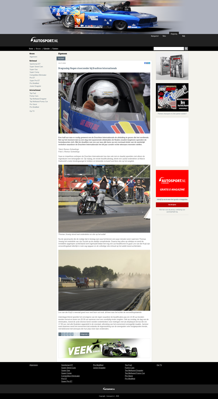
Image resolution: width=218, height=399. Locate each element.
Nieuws (38, 48)
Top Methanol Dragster (38, 99)
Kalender (47, 48)
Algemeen (33, 57)
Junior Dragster (35, 86)
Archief (61, 58)
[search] (186, 48)
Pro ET (32, 78)
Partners (55, 48)
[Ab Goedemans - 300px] (172, 66)
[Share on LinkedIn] (149, 63)
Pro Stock (33, 104)
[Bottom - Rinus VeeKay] (104, 348)
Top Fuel (33, 93)
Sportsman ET (35, 64)
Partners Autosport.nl (165, 114)
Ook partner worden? (180, 114)
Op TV (32, 111)
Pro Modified (34, 83)
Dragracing (174, 34)
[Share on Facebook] (145, 63)
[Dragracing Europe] (173, 98)
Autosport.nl (154, 36)
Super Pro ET (35, 80)
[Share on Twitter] (147, 63)
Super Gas (34, 69)
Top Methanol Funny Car (39, 101)
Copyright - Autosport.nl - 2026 (109, 396)
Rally (183, 36)
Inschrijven (172, 205)
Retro (164, 36)
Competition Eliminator (38, 75)
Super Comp (34, 72)
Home (31, 48)
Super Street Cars (36, 67)
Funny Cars (34, 96)
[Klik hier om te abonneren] (172, 184)
